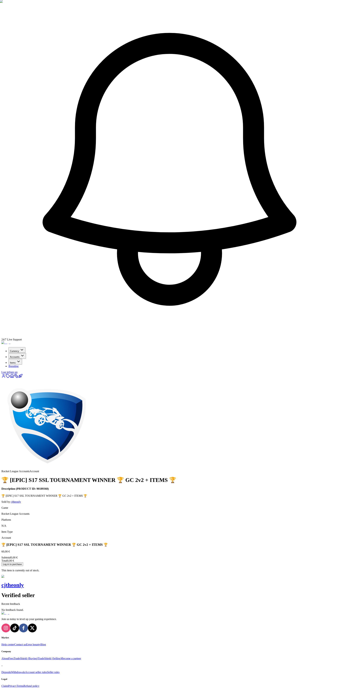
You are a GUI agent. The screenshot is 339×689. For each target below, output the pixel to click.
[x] (32, 628)
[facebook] (23, 628)
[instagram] (5, 628)
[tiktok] (14, 628)
